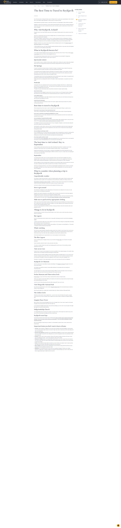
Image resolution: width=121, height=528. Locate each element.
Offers (44, 2)
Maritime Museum (68, 42)
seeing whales (45, 138)
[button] (118, 525)
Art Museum (46, 44)
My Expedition (49, 2)
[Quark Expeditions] (7, 2)
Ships (27, 2)
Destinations (21, 2)
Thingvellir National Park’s (55, 286)
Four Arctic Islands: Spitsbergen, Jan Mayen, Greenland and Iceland (59, 197)
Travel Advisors (38, 2)
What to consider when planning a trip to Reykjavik (82, 30)
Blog (39, 5)
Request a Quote (113, 2)
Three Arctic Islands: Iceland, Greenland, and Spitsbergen (47, 319)
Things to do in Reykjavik (82, 33)
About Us (31, 2)
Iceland (42, 5)
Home (35, 5)
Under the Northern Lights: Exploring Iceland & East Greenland (49, 120)
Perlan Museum (36, 276)
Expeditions (15, 2)
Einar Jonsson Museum (37, 44)
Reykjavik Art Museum (61, 264)
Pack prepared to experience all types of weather (42, 181)
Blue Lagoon (60, 239)
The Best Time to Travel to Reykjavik (52, 5)
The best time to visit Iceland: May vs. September (82, 25)
